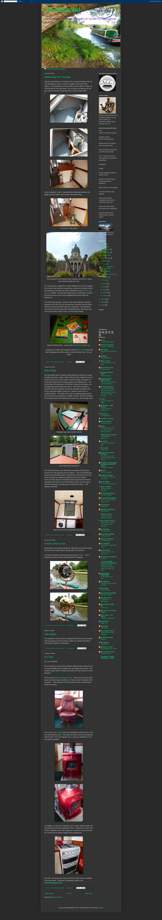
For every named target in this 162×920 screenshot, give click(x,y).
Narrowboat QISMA (107, 534)
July (104, 264)
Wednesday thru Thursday (57, 77)
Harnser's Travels (107, 345)
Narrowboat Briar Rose (107, 373)
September (107, 258)
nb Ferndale (105, 529)
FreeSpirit (104, 349)
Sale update (50, 634)
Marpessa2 (105, 621)
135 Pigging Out (106, 415)
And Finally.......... (106, 628)
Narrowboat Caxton (108, 652)
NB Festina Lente (107, 367)
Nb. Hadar (82, 350)
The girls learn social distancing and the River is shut (108, 457)
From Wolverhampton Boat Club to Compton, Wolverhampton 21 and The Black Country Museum (108, 392)
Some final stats (106, 375)
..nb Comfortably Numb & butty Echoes (108, 562)
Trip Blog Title (105, 644)
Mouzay (103, 639)
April (104, 289)
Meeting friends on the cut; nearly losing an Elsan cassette (107, 429)
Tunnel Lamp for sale (54, 543)
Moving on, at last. (106, 594)
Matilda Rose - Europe (108, 434)
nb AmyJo (104, 414)
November (106, 252)
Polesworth (104, 506)
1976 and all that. (106, 358)
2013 (103, 299)
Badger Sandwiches (108, 509)
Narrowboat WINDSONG (105, 574)
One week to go (105, 540)
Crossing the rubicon (107, 342)
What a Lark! (105, 361)
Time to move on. (106, 423)
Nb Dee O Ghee (106, 514)
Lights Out (104, 623)
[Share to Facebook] (82, 362)
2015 (103, 244)
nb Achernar (105, 504)
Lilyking (60, 732)
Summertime (105, 511)
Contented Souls (107, 637)
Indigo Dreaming (107, 475)
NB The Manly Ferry (108, 493)
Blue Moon (104, 626)
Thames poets (105, 369)
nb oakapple (105, 543)
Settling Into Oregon (107, 467)
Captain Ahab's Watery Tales (106, 379)
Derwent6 (104, 441)
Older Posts (89, 893)
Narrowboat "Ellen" (108, 631)
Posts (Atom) (58, 897)
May (104, 287)
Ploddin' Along (106, 598)
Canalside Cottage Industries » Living (107, 657)
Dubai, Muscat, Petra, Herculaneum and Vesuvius (107, 524)
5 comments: (70, 888)
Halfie (103, 426)
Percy (103, 340)
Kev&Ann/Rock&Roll (108, 498)
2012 (103, 302)
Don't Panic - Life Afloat (107, 615)
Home (69, 893)
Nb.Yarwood (62, 9)
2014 (103, 247)
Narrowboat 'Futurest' (108, 557)
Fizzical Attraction (107, 539)
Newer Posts (49, 893)
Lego (88, 345)
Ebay (81, 555)
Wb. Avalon (105, 642)
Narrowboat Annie (107, 387)
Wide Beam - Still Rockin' (107, 406)
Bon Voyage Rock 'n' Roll (108, 648)
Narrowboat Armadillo (108, 593)
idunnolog (104, 588)
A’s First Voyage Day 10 (108, 483)
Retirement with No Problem (107, 453)
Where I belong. (106, 421)
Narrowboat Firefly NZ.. (107, 605)
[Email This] (77, 362)
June (104, 284)
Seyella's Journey (107, 418)
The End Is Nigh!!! (106, 495)
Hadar (103, 399)
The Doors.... (105, 607)
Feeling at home (106, 536)
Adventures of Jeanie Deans (108, 611)
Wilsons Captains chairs (63, 678)
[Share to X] (80, 362)
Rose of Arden (106, 486)
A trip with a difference (107, 346)
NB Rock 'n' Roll (106, 647)
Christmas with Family (107, 618)
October (105, 255)
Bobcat (103, 470)
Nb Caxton (104, 448)
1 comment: (69, 362)
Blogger (100, 907)
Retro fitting (50, 370)
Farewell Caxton (106, 653)
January (106, 295)
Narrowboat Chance (108, 521)
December (106, 249)
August (105, 261)
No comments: (70, 625)
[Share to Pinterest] (84, 362)
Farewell (103, 558)
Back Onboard (105, 590)
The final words (105, 531)
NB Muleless (105, 581)
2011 (103, 305)
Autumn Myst (105, 550)
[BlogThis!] (78, 362)
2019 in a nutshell (106, 472)
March (105, 292)
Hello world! (104, 449)
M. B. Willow (105, 482)
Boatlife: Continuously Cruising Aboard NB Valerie (109, 464)
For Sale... (49, 657)
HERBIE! (104, 356)
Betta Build (79, 345)
